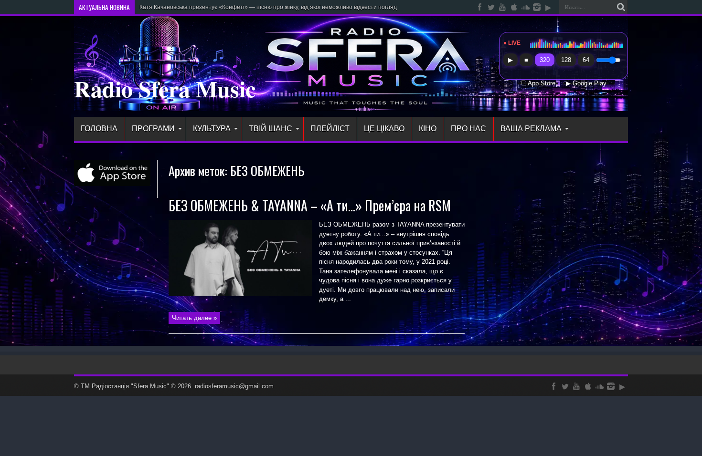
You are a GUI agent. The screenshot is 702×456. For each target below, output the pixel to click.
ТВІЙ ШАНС (270, 128)
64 (586, 59)
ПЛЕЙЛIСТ (330, 128)
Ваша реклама (531, 128)
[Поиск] (621, 7)
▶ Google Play (586, 83)
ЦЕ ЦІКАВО (384, 128)
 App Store (538, 83)
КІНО (427, 128)
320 (545, 59)
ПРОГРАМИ (153, 128)
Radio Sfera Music (164, 88)
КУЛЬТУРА (212, 128)
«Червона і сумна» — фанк (176, 7)
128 (566, 59)
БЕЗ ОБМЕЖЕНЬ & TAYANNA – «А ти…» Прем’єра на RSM (310, 205)
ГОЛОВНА (99, 128)
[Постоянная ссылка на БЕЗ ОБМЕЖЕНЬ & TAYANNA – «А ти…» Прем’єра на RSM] (240, 294)
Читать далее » (194, 317)
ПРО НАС (468, 128)
